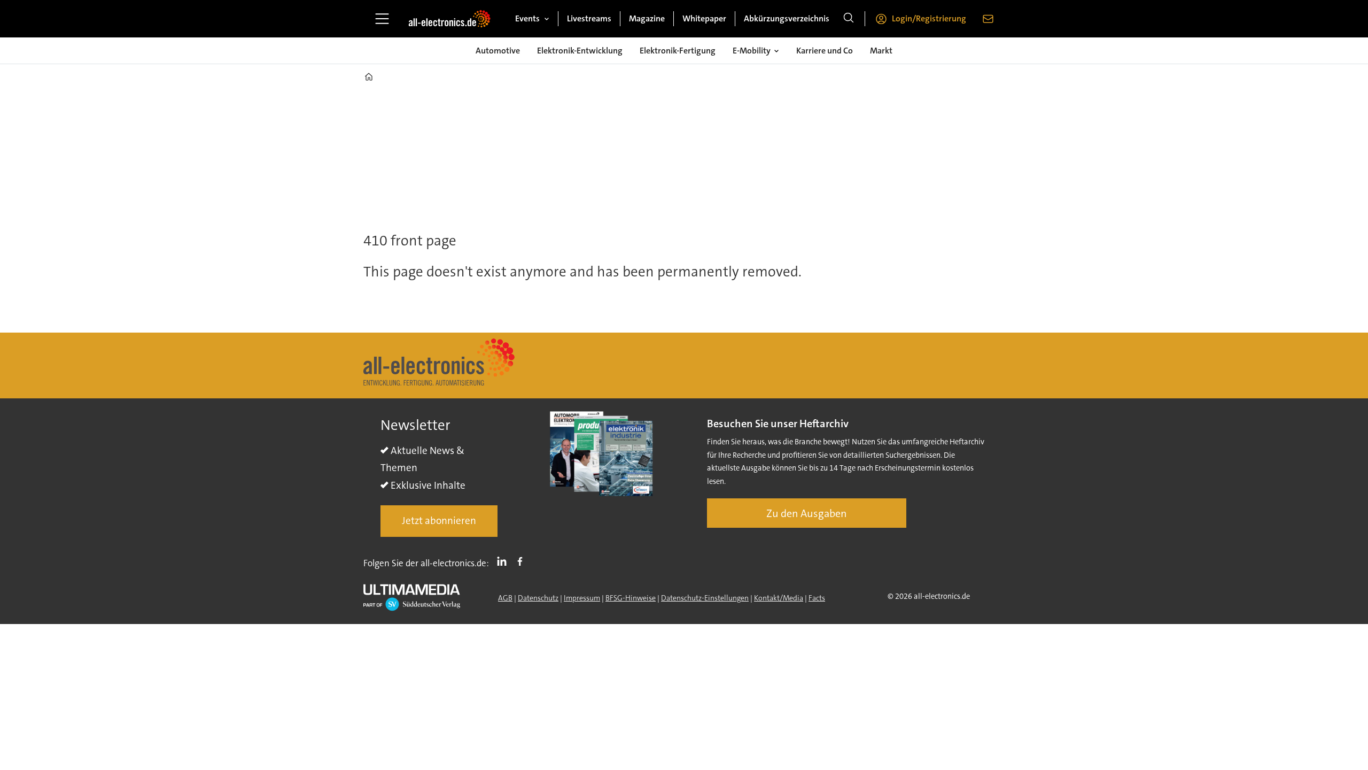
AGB (505, 598)
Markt (881, 50)
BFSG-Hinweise (630, 598)
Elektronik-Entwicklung (580, 50)
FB (523, 561)
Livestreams (589, 18)
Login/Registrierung (929, 18)
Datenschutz (538, 598)
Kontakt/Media (778, 598)
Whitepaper (704, 18)
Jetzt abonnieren (439, 520)
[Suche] (848, 18)
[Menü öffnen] (382, 19)
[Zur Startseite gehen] (449, 18)
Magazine (647, 18)
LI (504, 561)
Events (527, 18)
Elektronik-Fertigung (678, 50)
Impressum (582, 598)
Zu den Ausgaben (806, 513)
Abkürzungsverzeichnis (786, 18)
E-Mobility (752, 50)
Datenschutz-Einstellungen (705, 598)
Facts (817, 598)
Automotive (498, 50)
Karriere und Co (824, 50)
